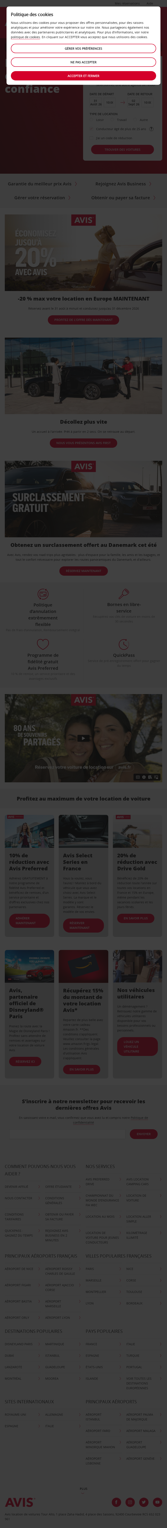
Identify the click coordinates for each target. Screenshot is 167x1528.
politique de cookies (25, 37)
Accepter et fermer (83, 76)
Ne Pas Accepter (83, 62)
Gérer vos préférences (83, 48)
